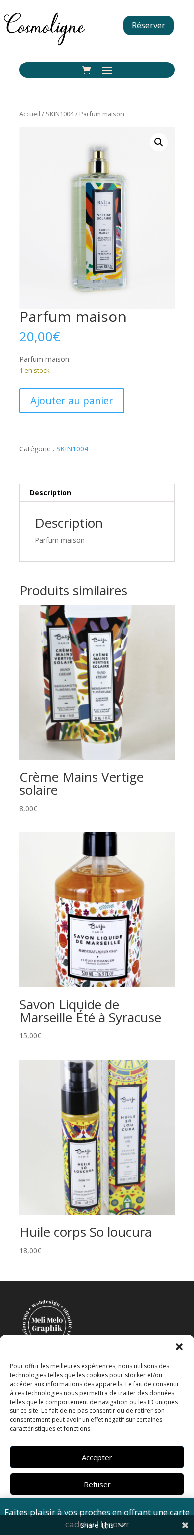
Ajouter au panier (71, 400)
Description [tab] (50, 492)
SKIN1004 (60, 113)
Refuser (97, 1484)
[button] (179, 1347)
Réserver (148, 25)
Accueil (29, 113)
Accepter (97, 1457)
